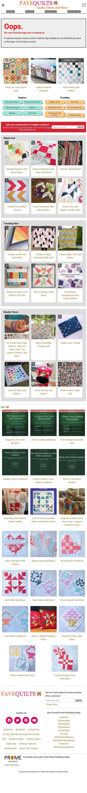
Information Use (30, 130)
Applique (12, 113)
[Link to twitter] (17, 720)
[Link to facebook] (9, 720)
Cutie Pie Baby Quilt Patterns (17, 392)
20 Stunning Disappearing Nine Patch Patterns (70, 295)
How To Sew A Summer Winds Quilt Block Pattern (43, 520)
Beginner (32, 108)
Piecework (32, 113)
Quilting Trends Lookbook (15, 479)
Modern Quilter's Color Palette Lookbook (43, 481)
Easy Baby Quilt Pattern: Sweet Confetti (15, 520)
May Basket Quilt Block (43, 600)
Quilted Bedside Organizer (43, 89)
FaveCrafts (64, 717)
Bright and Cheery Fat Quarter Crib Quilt (17, 294)
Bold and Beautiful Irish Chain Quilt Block (43, 171)
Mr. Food (63, 734)
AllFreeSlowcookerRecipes (64, 740)
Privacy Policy (33, 739)
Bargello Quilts (54, 102)
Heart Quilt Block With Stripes (15, 562)
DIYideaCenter (64, 730)
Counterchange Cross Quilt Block (64, 677)
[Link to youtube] (34, 720)
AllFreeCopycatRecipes (64, 737)
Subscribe (11, 743)
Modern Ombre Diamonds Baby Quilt (43, 256)
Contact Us (33, 729)
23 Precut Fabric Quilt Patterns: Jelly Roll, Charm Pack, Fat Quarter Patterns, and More (17, 349)
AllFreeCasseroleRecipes (64, 747)
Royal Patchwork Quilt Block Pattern (43, 208)
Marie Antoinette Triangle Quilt (43, 345)
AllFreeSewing (64, 727)
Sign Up (80, 127)
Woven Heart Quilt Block (71, 561)
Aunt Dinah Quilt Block (15, 600)
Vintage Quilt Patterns (32, 102)
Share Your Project (28, 748)
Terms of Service (27, 743)
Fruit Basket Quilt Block (15, 636)
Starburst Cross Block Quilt (15, 89)
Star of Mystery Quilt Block (43, 294)
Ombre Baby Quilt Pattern (71, 89)
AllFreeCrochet (64, 720)
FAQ (4, 739)
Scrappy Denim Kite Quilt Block (17, 256)
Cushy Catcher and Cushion (43, 392)
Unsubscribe (10, 748)
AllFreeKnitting (64, 724)
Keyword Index (16, 739)
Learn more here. (12, 765)
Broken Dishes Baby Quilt (70, 392)
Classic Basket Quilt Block (22, 675)
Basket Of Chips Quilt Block (72, 638)
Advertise (20, 729)
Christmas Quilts (75, 115)
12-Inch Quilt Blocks (74, 108)
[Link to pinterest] (26, 720)
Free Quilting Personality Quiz (71, 441)
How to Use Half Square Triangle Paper (70, 208)
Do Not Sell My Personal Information (21, 734)
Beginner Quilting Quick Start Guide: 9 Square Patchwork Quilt (72, 521)
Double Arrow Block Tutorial (16, 208)
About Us (8, 729)
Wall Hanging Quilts (12, 108)
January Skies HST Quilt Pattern (70, 256)
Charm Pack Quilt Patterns (54, 114)
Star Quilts (75, 102)
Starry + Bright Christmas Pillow (43, 638)
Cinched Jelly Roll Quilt (70, 169)
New (3, 407)
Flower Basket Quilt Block (72, 600)
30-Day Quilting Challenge (43, 439)
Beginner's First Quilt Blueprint (15, 441)
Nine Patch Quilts (54, 108)
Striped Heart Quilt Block (43, 561)
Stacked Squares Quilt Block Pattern (17, 171)
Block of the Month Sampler (72, 481)
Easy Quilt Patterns (12, 102)
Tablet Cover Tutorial (70, 343)
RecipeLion (63, 743)
